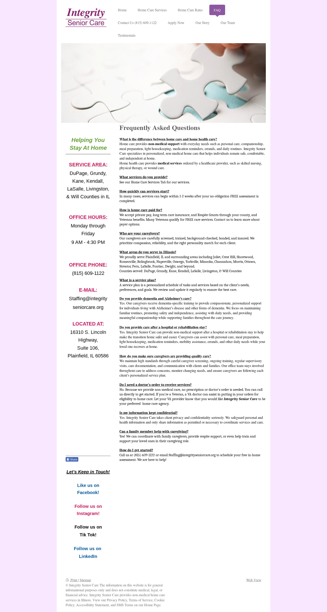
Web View (253, 580)
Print (74, 580)
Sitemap (85, 580)
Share (73, 459)
